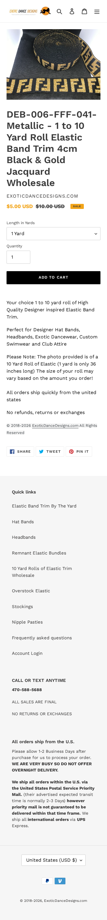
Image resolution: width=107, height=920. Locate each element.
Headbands (24, 537)
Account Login (27, 653)
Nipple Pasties (27, 622)
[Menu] (97, 11)
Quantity (14, 246)
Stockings (22, 606)
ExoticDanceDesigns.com (55, 425)
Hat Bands (23, 521)
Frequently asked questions (42, 638)
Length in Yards (21, 223)
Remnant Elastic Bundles (39, 553)
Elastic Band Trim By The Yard (44, 506)
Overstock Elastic (31, 590)
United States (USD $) (51, 860)
